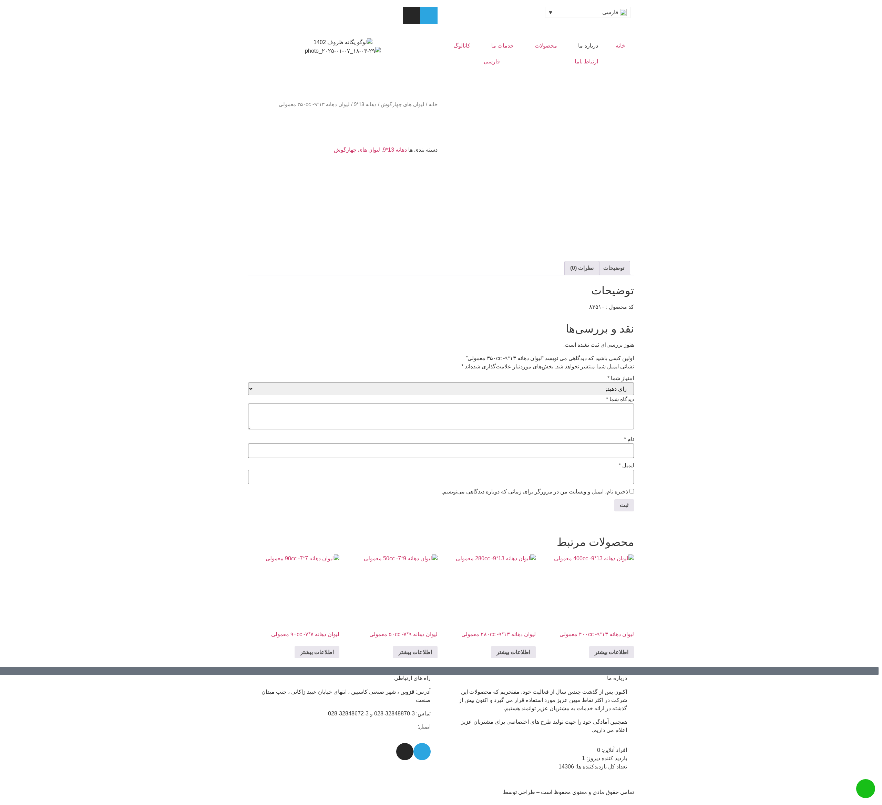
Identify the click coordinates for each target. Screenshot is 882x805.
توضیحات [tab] (613, 268)
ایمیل (626, 465)
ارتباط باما (586, 61)
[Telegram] (429, 15)
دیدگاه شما (620, 399)
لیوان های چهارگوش (402, 104)
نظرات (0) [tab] (582, 268)
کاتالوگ (461, 46)
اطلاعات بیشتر (611, 652)
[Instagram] (411, 15)
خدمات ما (502, 46)
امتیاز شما (620, 378)
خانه (620, 46)
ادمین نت (491, 792)
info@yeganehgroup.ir (389, 727)
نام (629, 439)
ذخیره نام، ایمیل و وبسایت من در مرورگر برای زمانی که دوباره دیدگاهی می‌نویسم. (535, 492)
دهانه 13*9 (365, 104)
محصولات (546, 46)
